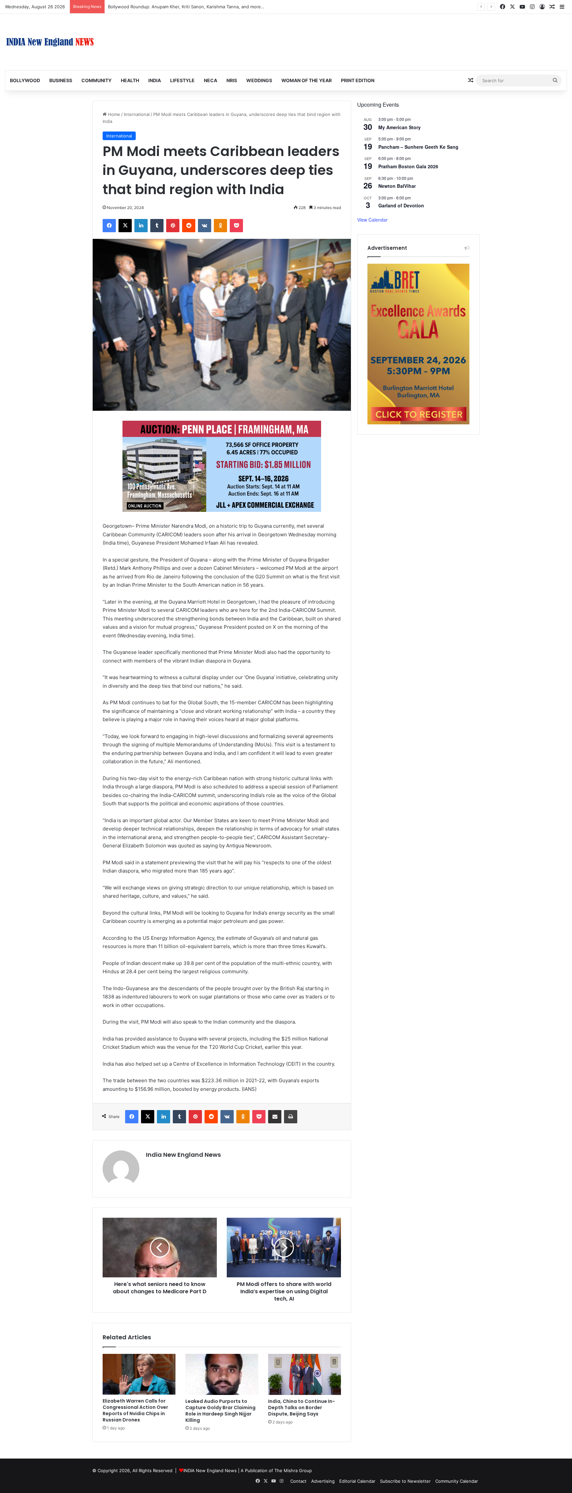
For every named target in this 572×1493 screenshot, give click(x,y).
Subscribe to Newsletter (405, 1481)
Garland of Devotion (401, 205)
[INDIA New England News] (50, 42)
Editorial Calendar (357, 1481)
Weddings (259, 80)
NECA (210, 80)
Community (96, 80)
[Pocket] (236, 225)
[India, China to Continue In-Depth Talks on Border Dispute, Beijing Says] (304, 1374)
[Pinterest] (172, 225)
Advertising (323, 1481)
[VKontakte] (204, 225)
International (137, 114)
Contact (298, 1481)
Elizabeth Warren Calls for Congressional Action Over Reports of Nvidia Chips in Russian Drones (135, 1410)
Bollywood (25, 80)
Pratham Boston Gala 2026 (408, 166)
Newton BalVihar (397, 186)
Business (60, 80)
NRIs (231, 80)
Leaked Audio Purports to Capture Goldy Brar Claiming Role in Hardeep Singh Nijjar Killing (220, 1410)
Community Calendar (456, 1481)
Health (130, 80)
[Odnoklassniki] (220, 225)
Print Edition (357, 80)
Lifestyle (182, 80)
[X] (125, 225)
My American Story (399, 127)
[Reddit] (188, 225)
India (154, 80)
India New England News (183, 1154)
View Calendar (372, 219)
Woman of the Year (306, 80)
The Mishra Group (293, 1470)
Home (113, 114)
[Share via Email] (274, 1116)
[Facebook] (109, 225)
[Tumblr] (157, 225)
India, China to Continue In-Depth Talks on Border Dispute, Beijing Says (301, 1407)
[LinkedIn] (141, 225)
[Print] (290, 1116)
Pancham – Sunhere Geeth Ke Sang (418, 146)
